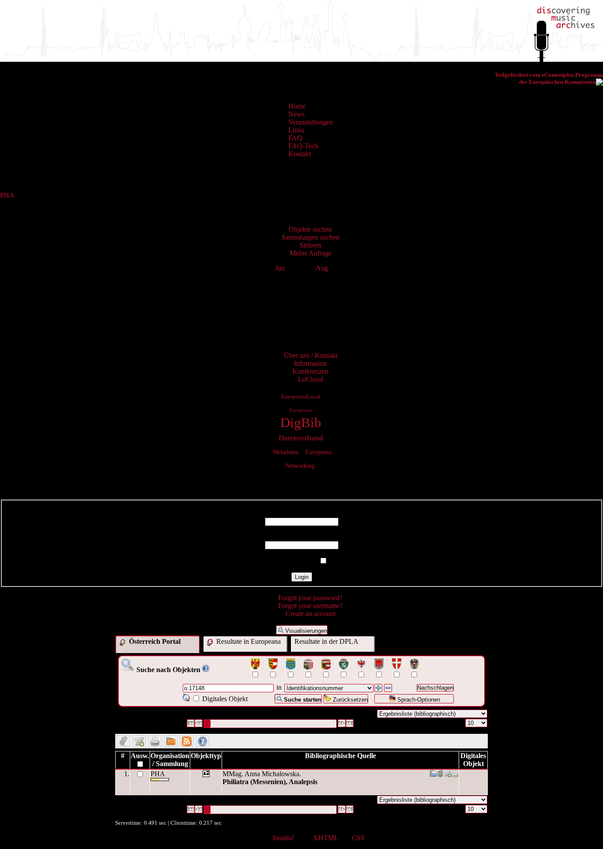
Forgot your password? (310, 597)
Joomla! (283, 837)
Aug (322, 268)
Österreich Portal (154, 641)
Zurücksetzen (349, 699)
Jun (280, 268)
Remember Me (296, 561)
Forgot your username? (310, 605)
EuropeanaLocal (300, 397)
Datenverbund (301, 438)
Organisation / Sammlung (170, 759)
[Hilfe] (205, 669)
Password (301, 537)
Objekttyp (206, 755)
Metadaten (285, 451)
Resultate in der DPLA (326, 641)
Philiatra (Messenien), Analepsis (269, 781)
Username (301, 513)
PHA (7, 195)
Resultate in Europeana (248, 641)
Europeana (301, 410)
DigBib (300, 422)
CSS (358, 837)
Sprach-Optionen (418, 699)
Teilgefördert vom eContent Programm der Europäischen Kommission (549, 78)
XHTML (325, 837)
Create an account (310, 613)
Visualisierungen (305, 630)
